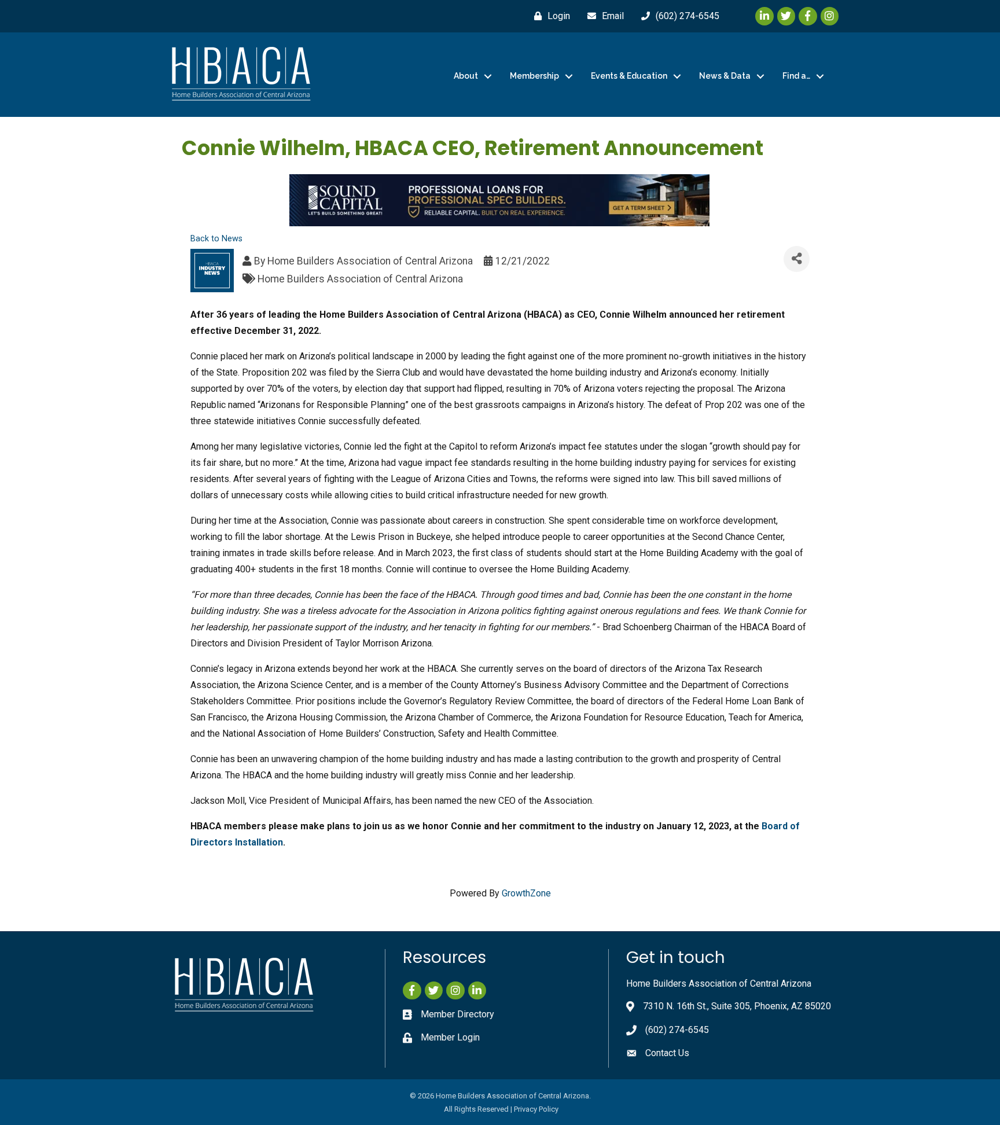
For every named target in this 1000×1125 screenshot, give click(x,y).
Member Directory (457, 1014)
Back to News (216, 239)
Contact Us (667, 1052)
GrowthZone (526, 893)
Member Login (450, 1037)
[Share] (797, 259)
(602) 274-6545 (677, 1029)
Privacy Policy (536, 1109)
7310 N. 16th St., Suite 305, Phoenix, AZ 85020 (737, 1006)
